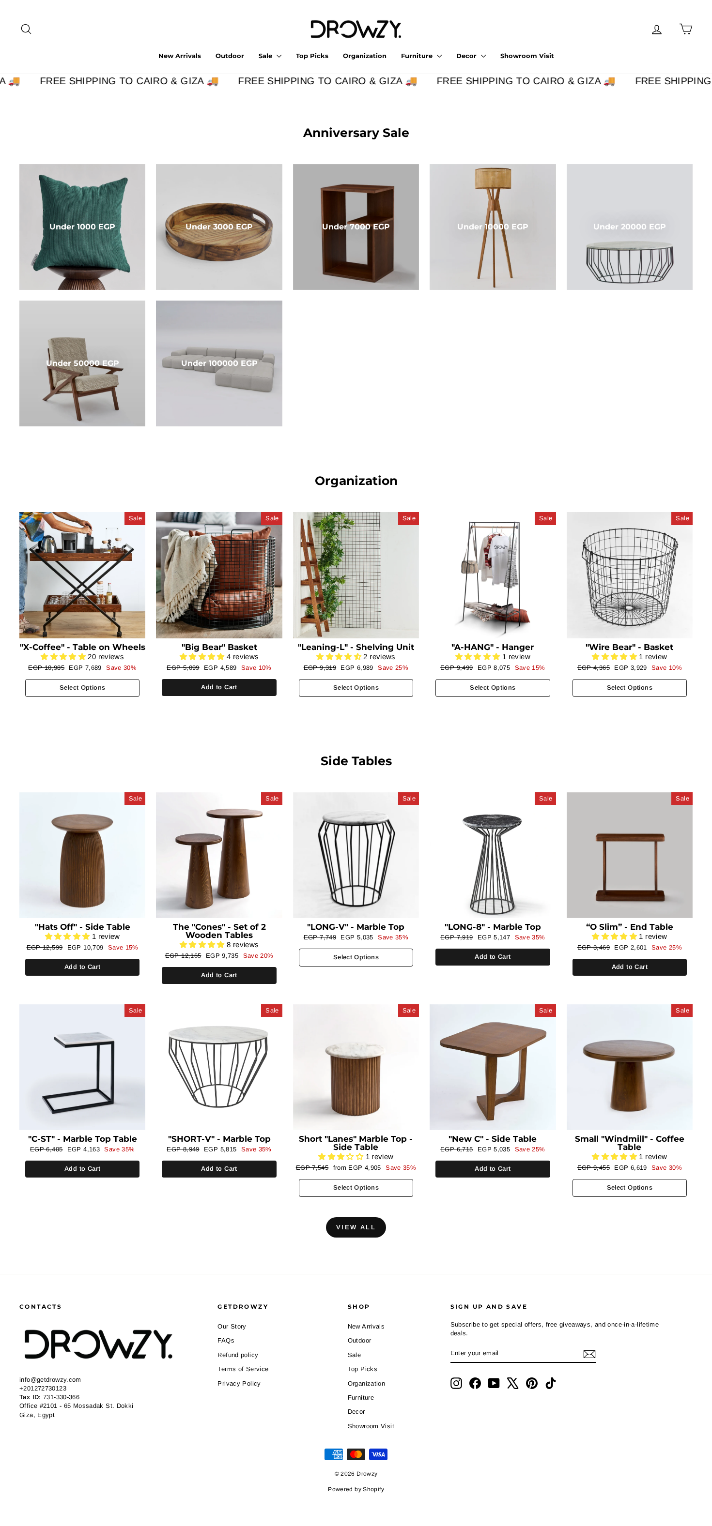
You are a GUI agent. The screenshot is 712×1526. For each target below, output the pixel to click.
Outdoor (230, 56)
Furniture (417, 56)
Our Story (231, 1326)
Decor (467, 56)
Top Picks (312, 56)
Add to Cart (219, 687)
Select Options (82, 687)
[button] (64, 656)
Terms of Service (242, 1369)
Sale (266, 56)
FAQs (225, 1340)
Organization (365, 56)
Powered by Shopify (356, 1489)
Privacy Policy (239, 1383)
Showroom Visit (527, 56)
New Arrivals (179, 56)
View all (356, 1227)
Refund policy (237, 1355)
